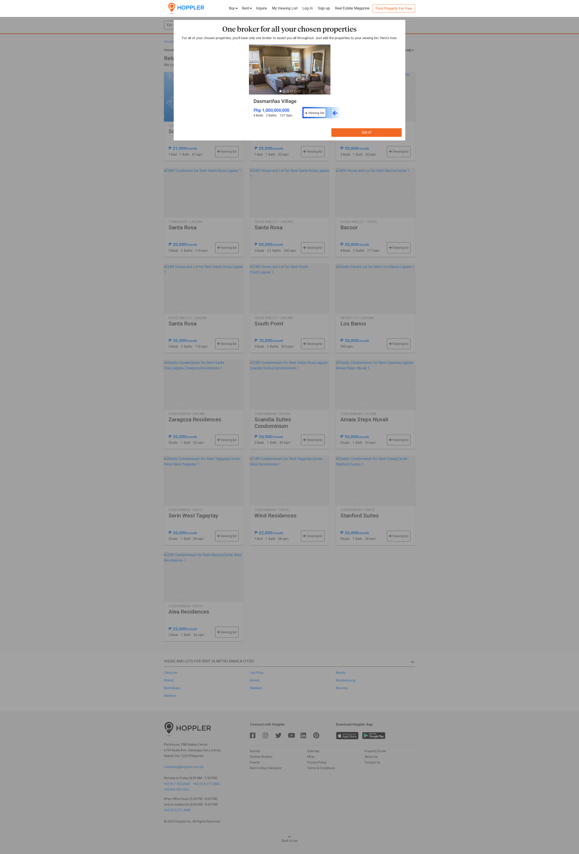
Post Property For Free (393, 8)
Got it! (366, 132)
